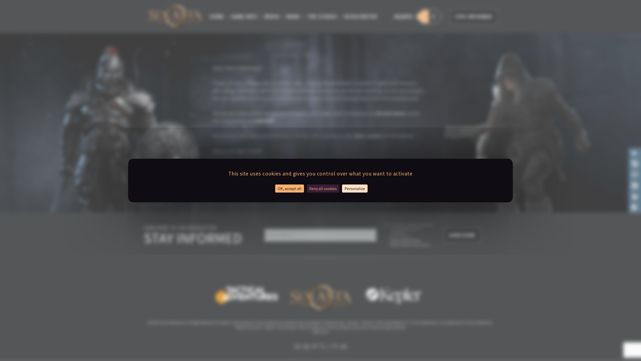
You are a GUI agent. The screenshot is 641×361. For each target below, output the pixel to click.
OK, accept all (289, 188)
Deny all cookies (323, 188)
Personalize (355, 188)
